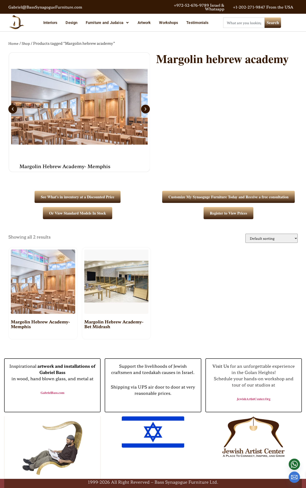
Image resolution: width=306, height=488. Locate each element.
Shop (26, 43)
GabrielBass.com (52, 392)
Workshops (168, 22)
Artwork (144, 22)
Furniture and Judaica (104, 22)
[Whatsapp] (294, 464)
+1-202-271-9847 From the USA (263, 7)
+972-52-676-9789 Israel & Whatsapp (199, 6)
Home (13, 43)
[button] (12, 109)
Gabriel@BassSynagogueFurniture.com (45, 7)
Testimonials (197, 22)
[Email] (294, 477)
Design (71, 22)
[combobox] (244, 22)
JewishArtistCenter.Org (253, 398)
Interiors (50, 22)
